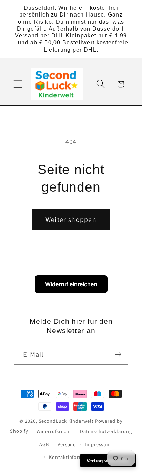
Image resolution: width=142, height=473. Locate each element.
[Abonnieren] (118, 354)
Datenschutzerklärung (106, 431)
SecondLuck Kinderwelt (66, 421)
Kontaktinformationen (75, 457)
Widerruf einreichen (71, 284)
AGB (44, 444)
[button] (18, 84)
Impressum (98, 444)
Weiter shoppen (71, 219)
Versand (67, 444)
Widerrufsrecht (54, 431)
